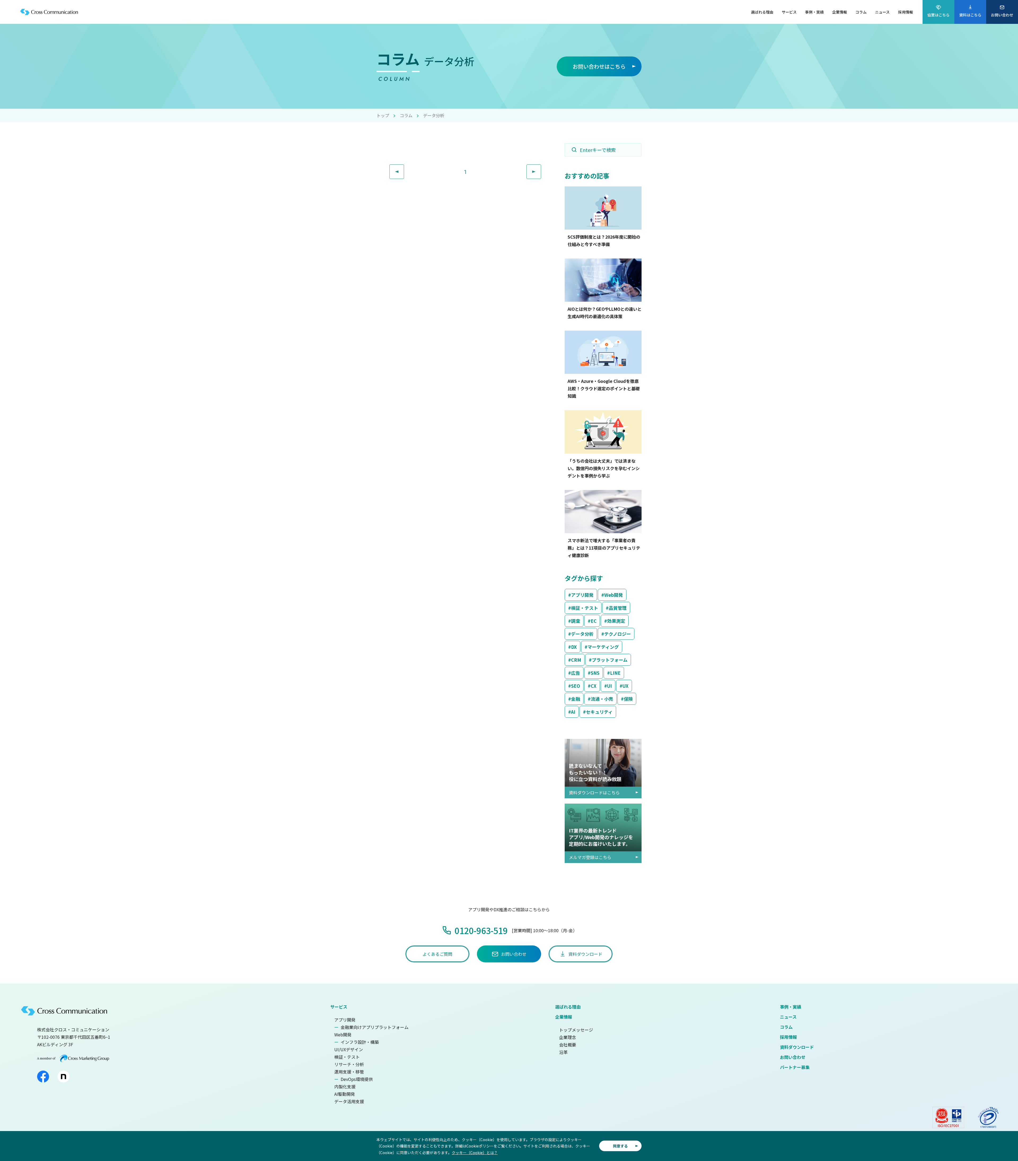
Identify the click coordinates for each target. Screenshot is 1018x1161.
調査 (575, 620)
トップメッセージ (576, 1030)
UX (625, 685)
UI (609, 685)
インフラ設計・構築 (360, 1042)
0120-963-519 (481, 930)
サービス (338, 1007)
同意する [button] (620, 1146)
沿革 (563, 1052)
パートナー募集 (795, 1067)
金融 (575, 698)
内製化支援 (345, 1086)
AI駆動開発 (344, 1094)
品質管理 (618, 607)
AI (573, 711)
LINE (615, 672)
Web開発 (613, 595)
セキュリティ (599, 711)
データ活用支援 (349, 1101)
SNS (595, 672)
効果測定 (616, 620)
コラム (406, 115)
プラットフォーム (610, 659)
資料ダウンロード (797, 1047)
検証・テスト (584, 607)
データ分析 (582, 633)
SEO (575, 685)
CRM (576, 659)
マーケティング (603, 646)
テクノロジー (617, 633)
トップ (382, 115)
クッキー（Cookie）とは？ (475, 1152)
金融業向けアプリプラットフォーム (375, 1027)
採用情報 (788, 1037)
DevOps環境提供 (357, 1079)
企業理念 (567, 1037)
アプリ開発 (582, 595)
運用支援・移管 (349, 1071)
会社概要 (567, 1044)
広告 (575, 672)
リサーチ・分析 (349, 1064)
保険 (628, 698)
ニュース (788, 1017)
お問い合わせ (792, 1057)
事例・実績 (790, 1007)
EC (593, 620)
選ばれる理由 (568, 1007)
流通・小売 (602, 698)
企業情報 (563, 1017)
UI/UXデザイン (348, 1049)
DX (574, 646)
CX (593, 685)
